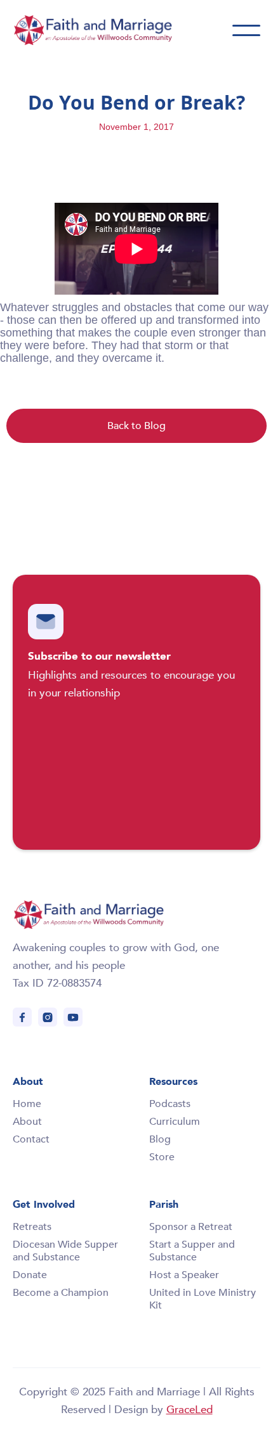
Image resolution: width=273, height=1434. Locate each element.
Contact (31, 1139)
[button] (246, 30)
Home (27, 1104)
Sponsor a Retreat (190, 1227)
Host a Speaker (184, 1275)
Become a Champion (61, 1293)
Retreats (32, 1227)
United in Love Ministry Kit (202, 1299)
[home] (108, 30)
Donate (30, 1275)
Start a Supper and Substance (192, 1251)
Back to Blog (136, 426)
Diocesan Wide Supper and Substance (65, 1251)
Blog (160, 1139)
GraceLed (189, 1409)
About (27, 1122)
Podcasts (169, 1104)
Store (162, 1157)
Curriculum (174, 1122)
